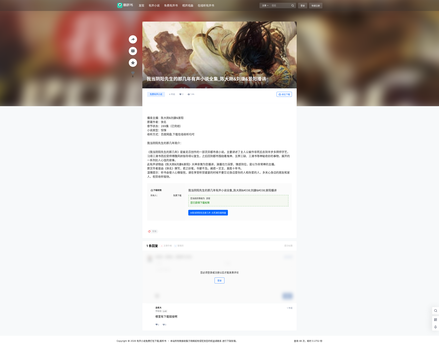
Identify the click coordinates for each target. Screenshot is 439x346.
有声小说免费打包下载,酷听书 (151, 340)
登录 (303, 5)
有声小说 (154, 5)
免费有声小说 (156, 94)
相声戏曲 (187, 5)
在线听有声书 (206, 5)
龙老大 (158, 308)
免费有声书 (171, 5)
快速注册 (316, 5)
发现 (141, 5)
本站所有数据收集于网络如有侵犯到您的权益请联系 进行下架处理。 (204, 340)
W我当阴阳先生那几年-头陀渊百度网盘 (208, 213)
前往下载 (286, 94)
